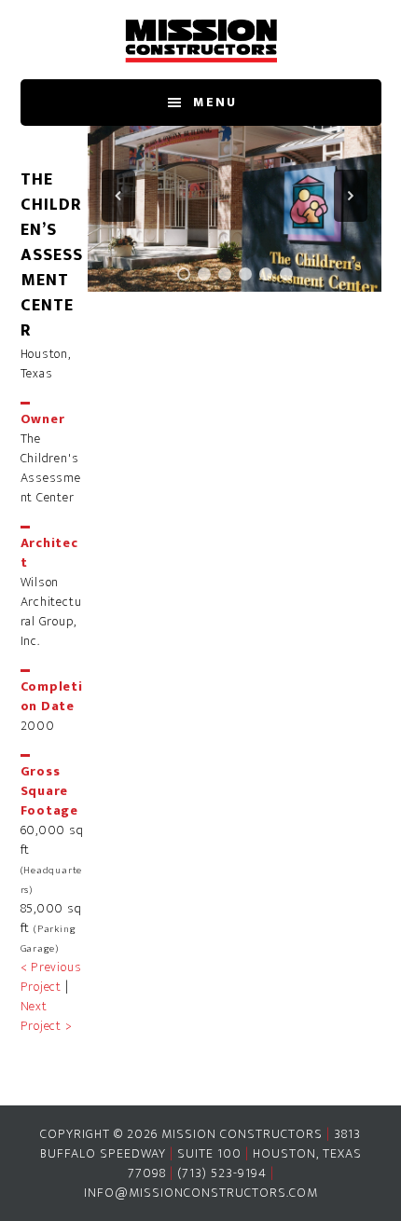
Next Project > (47, 1015)
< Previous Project (51, 976)
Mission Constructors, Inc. (201, 39)
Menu (215, 102)
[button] (118, 196)
